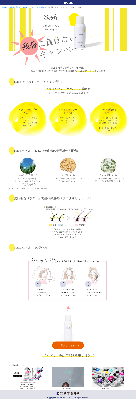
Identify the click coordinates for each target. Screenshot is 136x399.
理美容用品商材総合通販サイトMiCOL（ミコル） (18, 7)
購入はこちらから (70, 345)
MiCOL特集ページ (43, 7)
